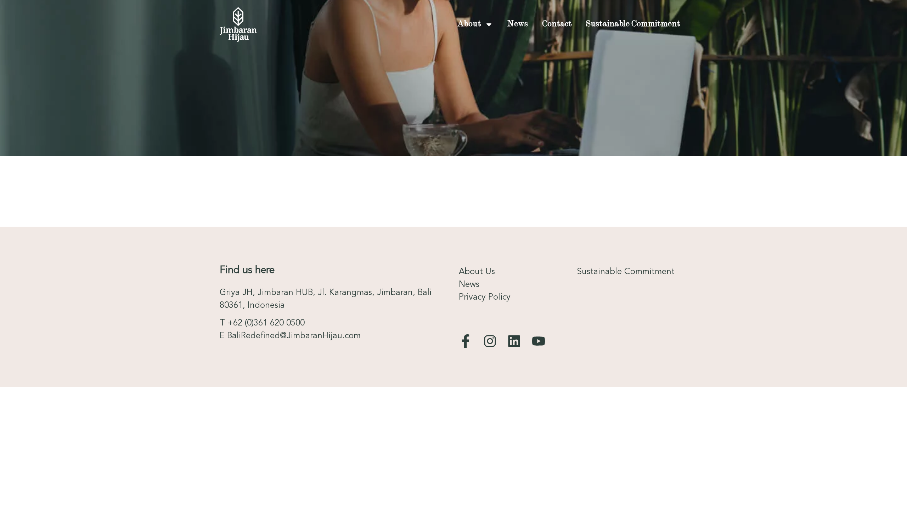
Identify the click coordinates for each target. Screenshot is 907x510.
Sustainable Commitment (633, 24)
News (517, 24)
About (469, 24)
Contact (557, 24)
